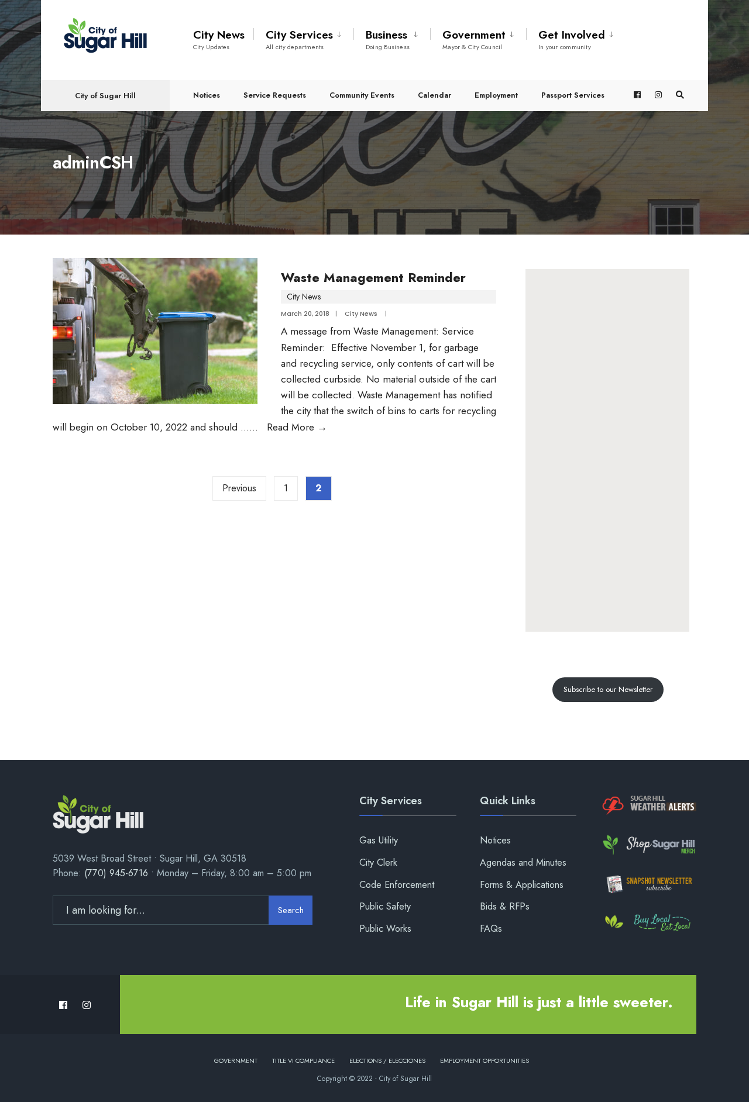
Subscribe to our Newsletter (608, 689)
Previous (239, 488)
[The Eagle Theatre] (648, 923)
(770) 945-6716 (116, 873)
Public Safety (385, 906)
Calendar (434, 95)
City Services (299, 39)
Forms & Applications (522, 884)
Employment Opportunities (484, 1060)
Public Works (385, 928)
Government (474, 39)
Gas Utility (378, 840)
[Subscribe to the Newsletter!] (648, 884)
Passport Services (572, 95)
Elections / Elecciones (387, 1060)
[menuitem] (303, 37)
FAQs (491, 928)
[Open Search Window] (679, 95)
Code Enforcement (396, 884)
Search (291, 910)
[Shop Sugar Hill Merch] (648, 845)
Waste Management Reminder (373, 277)
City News (219, 39)
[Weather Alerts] (648, 806)
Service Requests (274, 95)
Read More (297, 427)
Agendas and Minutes (523, 862)
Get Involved (571, 39)
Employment (496, 95)
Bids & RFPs (505, 906)
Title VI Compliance (303, 1060)
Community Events (361, 95)
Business (388, 39)
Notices (206, 95)
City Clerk (378, 862)
